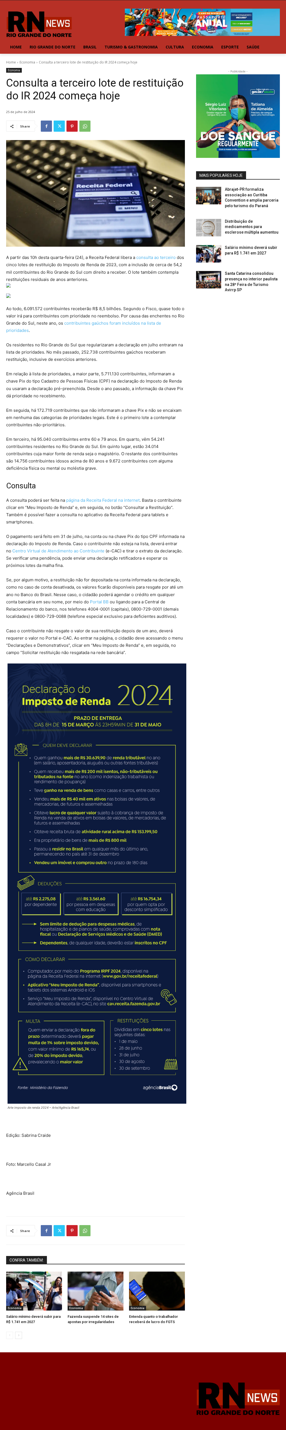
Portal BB (99, 601)
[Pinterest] (72, 126)
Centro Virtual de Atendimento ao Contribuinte (58, 551)
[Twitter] (59, 126)
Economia (27, 62)
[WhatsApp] (84, 126)
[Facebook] (46, 126)
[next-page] (18, 1335)
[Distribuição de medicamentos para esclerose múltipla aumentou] (208, 227)
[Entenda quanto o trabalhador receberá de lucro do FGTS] (157, 1291)
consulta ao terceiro (156, 257)
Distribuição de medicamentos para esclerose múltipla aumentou (251, 226)
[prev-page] (9, 1335)
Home (11, 62)
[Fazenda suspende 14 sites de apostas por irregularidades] (95, 1291)
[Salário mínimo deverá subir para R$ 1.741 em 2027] (34, 1291)
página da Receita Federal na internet (103, 500)
